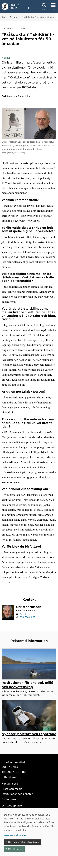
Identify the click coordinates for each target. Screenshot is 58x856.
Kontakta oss (10, 783)
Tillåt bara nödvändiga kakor (22, 842)
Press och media (12, 788)
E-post (23, 614)
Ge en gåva (9, 798)
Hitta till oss (9, 777)
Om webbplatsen (12, 805)
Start (4, 17)
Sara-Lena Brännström (18, 96)
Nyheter (14, 17)
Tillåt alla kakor (14, 849)
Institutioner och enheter (17, 793)
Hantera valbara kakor (17, 835)
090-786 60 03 (27, 617)
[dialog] (29, 832)
